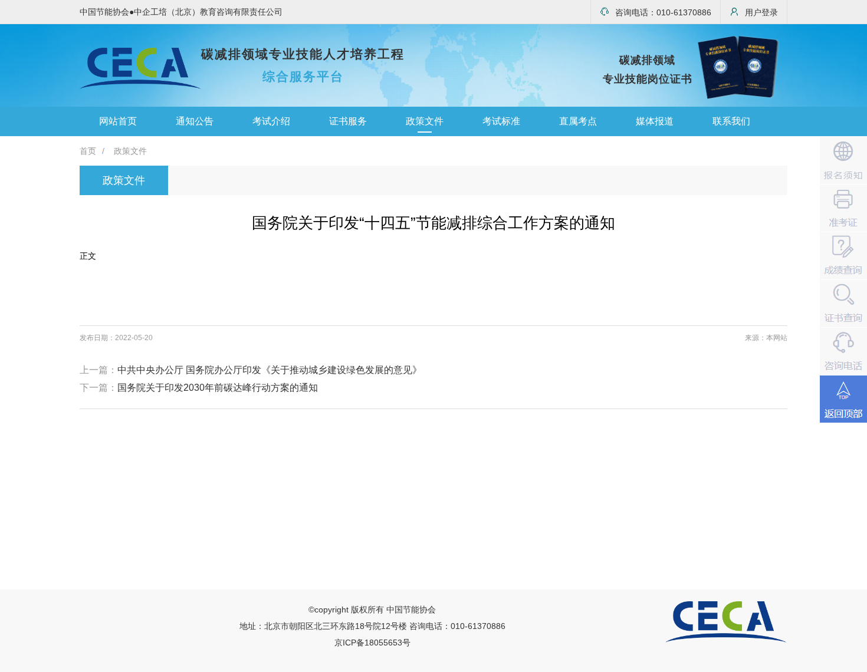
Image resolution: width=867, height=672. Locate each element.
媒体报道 (655, 121)
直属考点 (578, 121)
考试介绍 (271, 121)
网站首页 (118, 121)
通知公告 (195, 121)
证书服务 (348, 121)
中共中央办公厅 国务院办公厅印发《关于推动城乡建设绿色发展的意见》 (269, 370)
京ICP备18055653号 (372, 642)
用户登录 (761, 12)
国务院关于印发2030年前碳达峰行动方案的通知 (217, 388)
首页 (88, 151)
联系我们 (731, 121)
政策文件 (425, 121)
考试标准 (501, 121)
